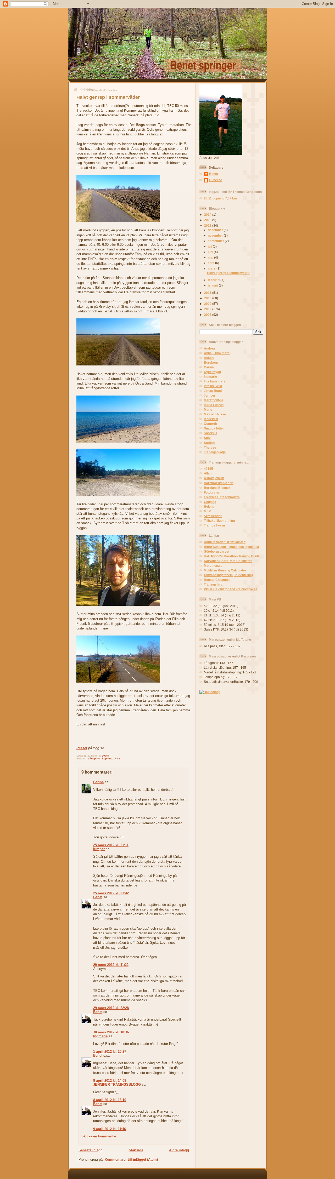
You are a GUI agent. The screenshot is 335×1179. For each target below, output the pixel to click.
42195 (208, 468)
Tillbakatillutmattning (219, 520)
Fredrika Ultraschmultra (222, 497)
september (216, 241)
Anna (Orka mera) (217, 353)
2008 (208, 309)
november (216, 235)
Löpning (107, 758)
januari (213, 285)
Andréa (209, 348)
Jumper (209, 395)
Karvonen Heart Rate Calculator (228, 561)
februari (214, 280)
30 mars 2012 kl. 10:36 (111, 1032)
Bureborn (211, 362)
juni (211, 252)
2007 (208, 314)
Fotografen (212, 492)
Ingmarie (100, 1036)
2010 (208, 298)
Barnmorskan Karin (218, 483)
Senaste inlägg (91, 1150)
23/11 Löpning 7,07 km (220, 198)
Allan (207, 473)
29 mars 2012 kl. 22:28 (111, 1008)
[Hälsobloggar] (209, 692)
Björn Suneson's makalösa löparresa (231, 546)
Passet (81, 748)
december (216, 230)
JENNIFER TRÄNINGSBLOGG (117, 1084)
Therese (210, 447)
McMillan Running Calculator (225, 570)
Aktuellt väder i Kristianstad (224, 542)
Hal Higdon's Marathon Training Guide (232, 556)
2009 (208, 303)
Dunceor (215, 180)
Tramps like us (215, 525)
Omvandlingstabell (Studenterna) (228, 575)
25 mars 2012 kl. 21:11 (111, 845)
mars (212, 268)
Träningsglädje (215, 452)
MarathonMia (213, 400)
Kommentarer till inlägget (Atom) (131, 1159)
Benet (97, 897)
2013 (208, 220)
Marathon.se (213, 565)
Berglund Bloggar (217, 487)
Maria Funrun (214, 405)
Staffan (209, 442)
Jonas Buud (213, 390)
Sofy (207, 437)
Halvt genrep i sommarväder (108, 97)
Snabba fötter (214, 428)
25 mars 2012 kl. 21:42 (111, 893)
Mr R (207, 511)
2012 (208, 225)
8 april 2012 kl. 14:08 (109, 1081)
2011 (208, 292)
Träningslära (213, 584)
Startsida (136, 1150)
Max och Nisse (215, 414)
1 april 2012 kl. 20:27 (109, 1052)
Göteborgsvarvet (216, 551)
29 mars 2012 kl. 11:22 (111, 965)
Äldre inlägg (179, 1150)
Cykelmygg (212, 372)
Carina (98, 782)
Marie (208, 409)
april (211, 263)
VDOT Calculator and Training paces (231, 589)
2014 (208, 214)
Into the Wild (213, 386)
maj (211, 257)
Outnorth (210, 423)
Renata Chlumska (217, 579)
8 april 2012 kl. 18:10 (109, 1100)
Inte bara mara (215, 381)
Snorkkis (210, 433)
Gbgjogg (210, 501)
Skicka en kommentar (98, 1136)
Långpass (94, 758)
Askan (209, 357)
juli (210, 246)
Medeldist (211, 419)
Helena (209, 506)
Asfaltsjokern (214, 478)
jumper (99, 849)
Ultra (117, 758)
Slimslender (213, 516)
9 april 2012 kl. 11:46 (109, 1129)
